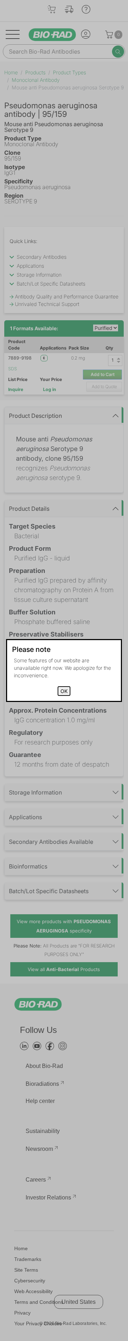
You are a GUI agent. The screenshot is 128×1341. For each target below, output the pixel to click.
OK (64, 691)
